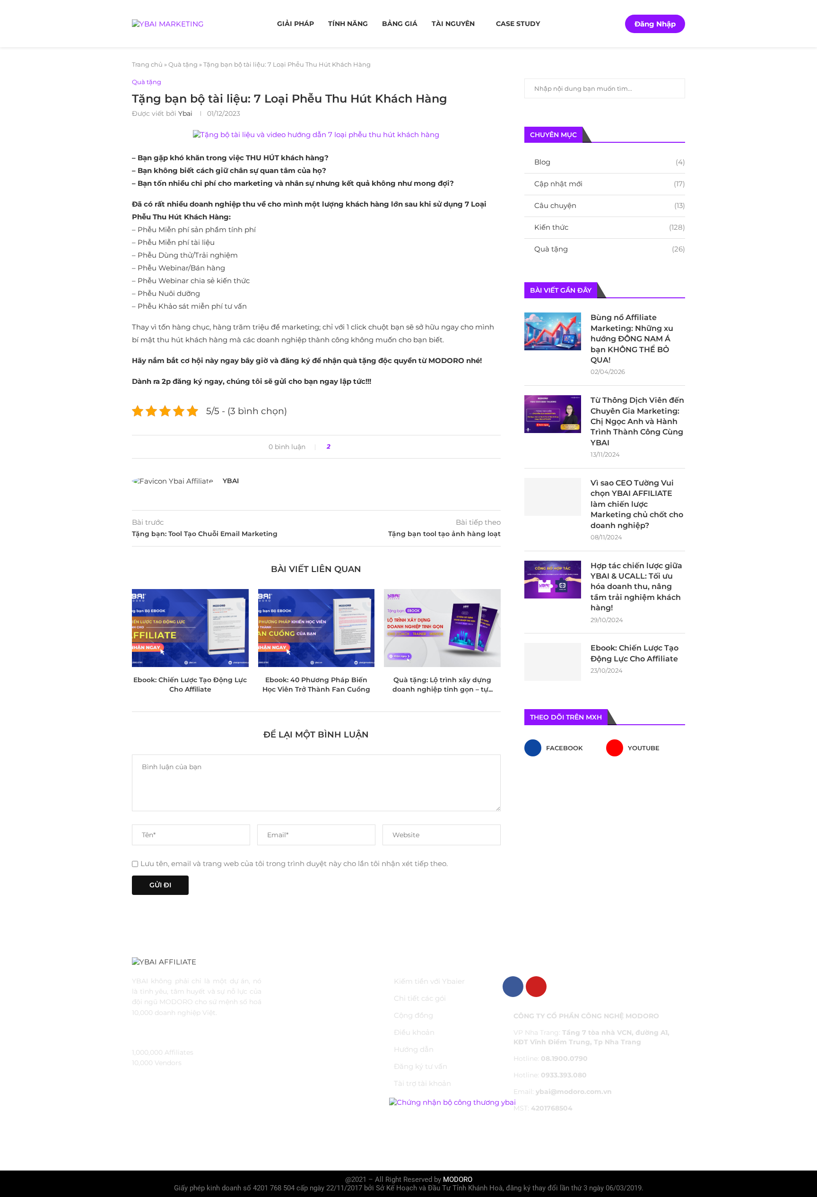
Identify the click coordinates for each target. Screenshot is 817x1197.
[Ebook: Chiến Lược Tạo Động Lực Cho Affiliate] (190, 628)
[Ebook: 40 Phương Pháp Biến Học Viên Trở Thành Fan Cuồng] (316, 628)
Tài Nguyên (453, 23)
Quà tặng (183, 64)
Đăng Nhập (655, 23)
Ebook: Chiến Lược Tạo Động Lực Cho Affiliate (634, 653)
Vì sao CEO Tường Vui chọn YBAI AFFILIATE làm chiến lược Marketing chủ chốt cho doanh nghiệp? (637, 504)
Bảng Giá (399, 23)
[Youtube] (536, 986)
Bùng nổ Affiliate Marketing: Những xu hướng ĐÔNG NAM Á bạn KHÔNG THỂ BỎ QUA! (632, 338)
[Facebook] (513, 986)
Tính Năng (348, 23)
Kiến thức (609, 227)
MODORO (457, 1179)
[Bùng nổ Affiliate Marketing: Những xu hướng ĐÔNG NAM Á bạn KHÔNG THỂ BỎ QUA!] (552, 331)
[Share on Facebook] (341, 446)
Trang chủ (147, 64)
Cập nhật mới (609, 183)
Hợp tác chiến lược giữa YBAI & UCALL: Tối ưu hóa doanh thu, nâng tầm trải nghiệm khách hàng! (636, 587)
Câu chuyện (609, 205)
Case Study (518, 23)
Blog (609, 161)
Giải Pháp (295, 23)
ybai (185, 113)
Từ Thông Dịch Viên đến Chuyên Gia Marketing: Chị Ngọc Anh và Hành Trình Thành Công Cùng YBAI (637, 421)
